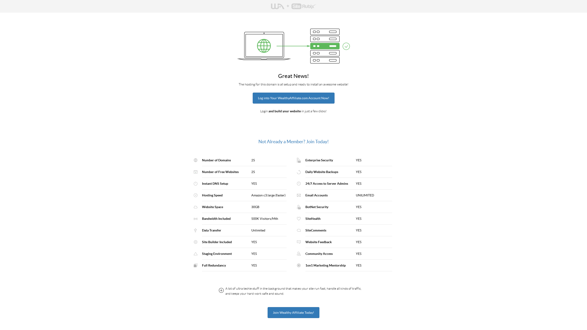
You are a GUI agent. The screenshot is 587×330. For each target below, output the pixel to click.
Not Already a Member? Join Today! (293, 141)
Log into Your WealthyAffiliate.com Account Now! (293, 98)
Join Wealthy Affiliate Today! (293, 312)
